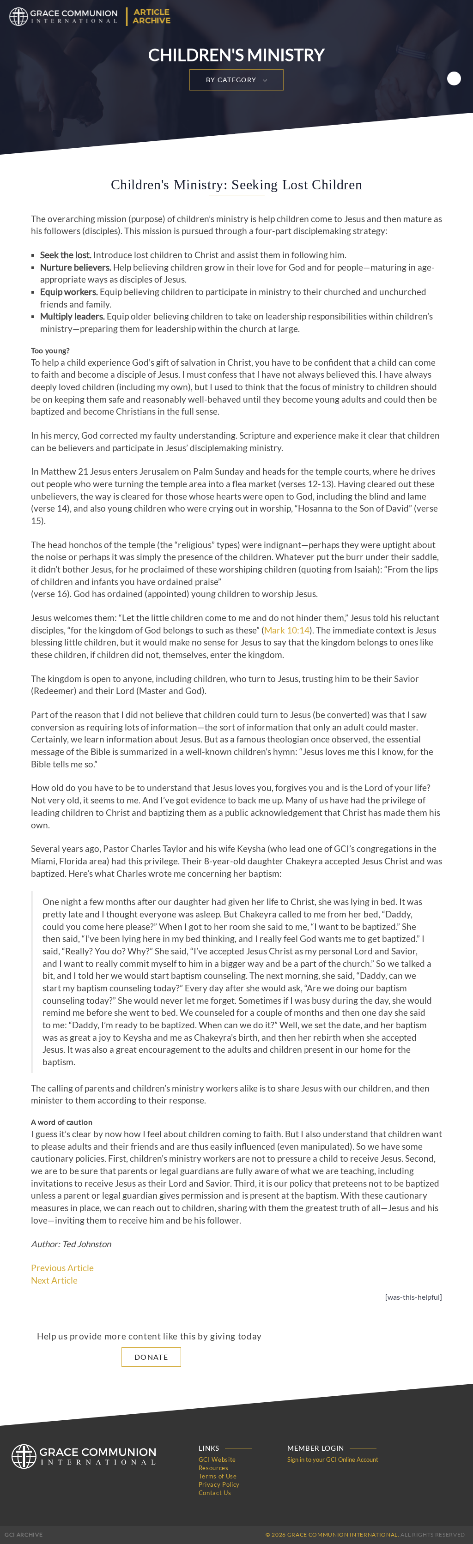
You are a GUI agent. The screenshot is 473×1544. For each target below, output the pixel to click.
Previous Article (62, 1268)
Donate (151, 1356)
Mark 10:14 (286, 630)
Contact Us (215, 1492)
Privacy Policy (219, 1484)
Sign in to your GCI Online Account (332, 1459)
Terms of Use (218, 1476)
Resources (214, 1468)
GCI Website (217, 1459)
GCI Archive (23, 1534)
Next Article (54, 1280)
